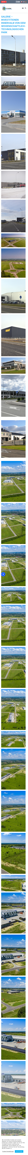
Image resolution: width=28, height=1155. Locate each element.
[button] (23, 8)
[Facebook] (17, 2)
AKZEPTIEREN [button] (19, 1151)
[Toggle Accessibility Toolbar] (3, 574)
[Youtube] (19, 2)
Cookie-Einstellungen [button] (8, 1151)
